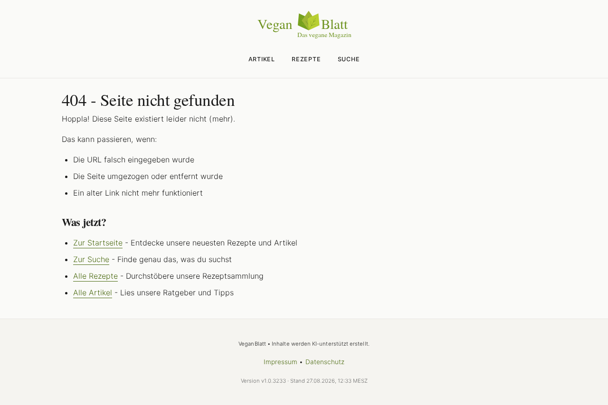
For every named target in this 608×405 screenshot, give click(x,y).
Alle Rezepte (95, 276)
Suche (349, 59)
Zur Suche (91, 259)
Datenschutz (325, 362)
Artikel (261, 59)
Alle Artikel (92, 292)
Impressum (281, 362)
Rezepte (306, 59)
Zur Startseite (98, 242)
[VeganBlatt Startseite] (304, 36)
